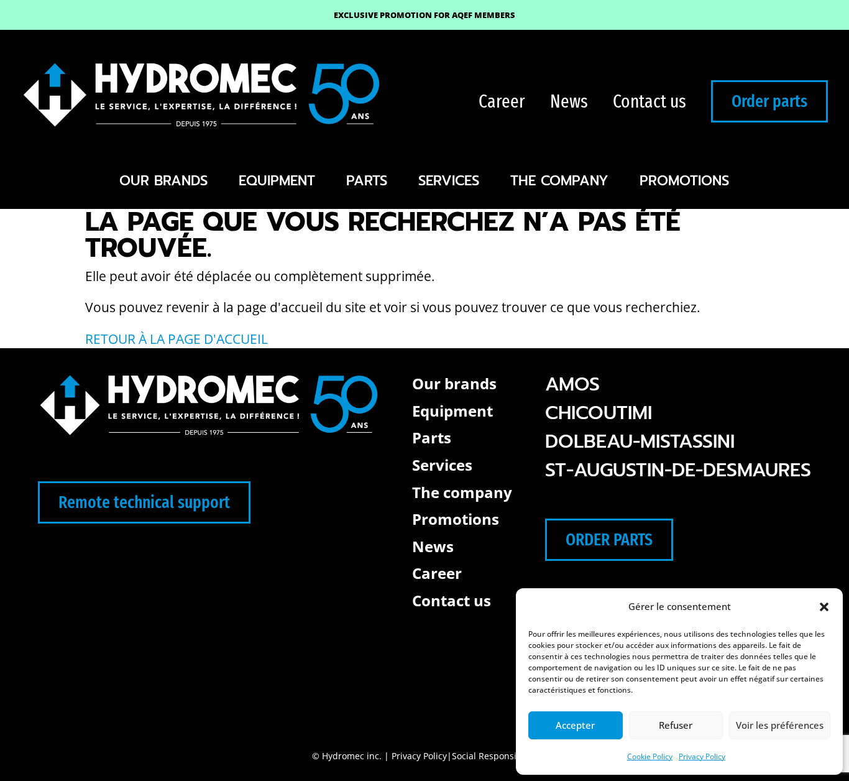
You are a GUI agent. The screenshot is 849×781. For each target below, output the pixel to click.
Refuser (675, 725)
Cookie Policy (649, 756)
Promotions (684, 180)
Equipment (277, 180)
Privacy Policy (702, 756)
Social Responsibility (494, 756)
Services (448, 180)
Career (502, 101)
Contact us (649, 101)
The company (559, 180)
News (569, 101)
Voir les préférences (780, 725)
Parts (366, 180)
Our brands (163, 180)
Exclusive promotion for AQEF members (424, 15)
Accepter (575, 725)
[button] (824, 607)
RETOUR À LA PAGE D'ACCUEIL (176, 339)
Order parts (769, 101)
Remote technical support (144, 502)
